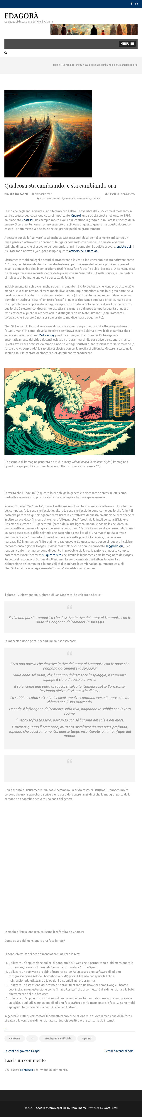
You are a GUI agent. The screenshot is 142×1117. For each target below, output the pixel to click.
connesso (26, 1069)
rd (5, 1029)
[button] (127, 44)
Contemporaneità (72, 64)
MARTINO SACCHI (17, 194)
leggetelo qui (115, 546)
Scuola (96, 198)
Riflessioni (83, 198)
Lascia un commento (122, 194)
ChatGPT (28, 220)
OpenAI (76, 215)
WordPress (111, 1107)
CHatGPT (15, 1038)
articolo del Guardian (83, 251)
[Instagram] (136, 3)
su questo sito (51, 555)
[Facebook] (131, 3)
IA (32, 1038)
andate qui (123, 246)
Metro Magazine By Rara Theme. (67, 1107)
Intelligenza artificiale (58, 1038)
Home (56, 64)
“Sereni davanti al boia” (119, 1051)
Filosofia (70, 198)
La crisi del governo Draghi (22, 1051)
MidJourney (47, 335)
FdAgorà (21, 15)
